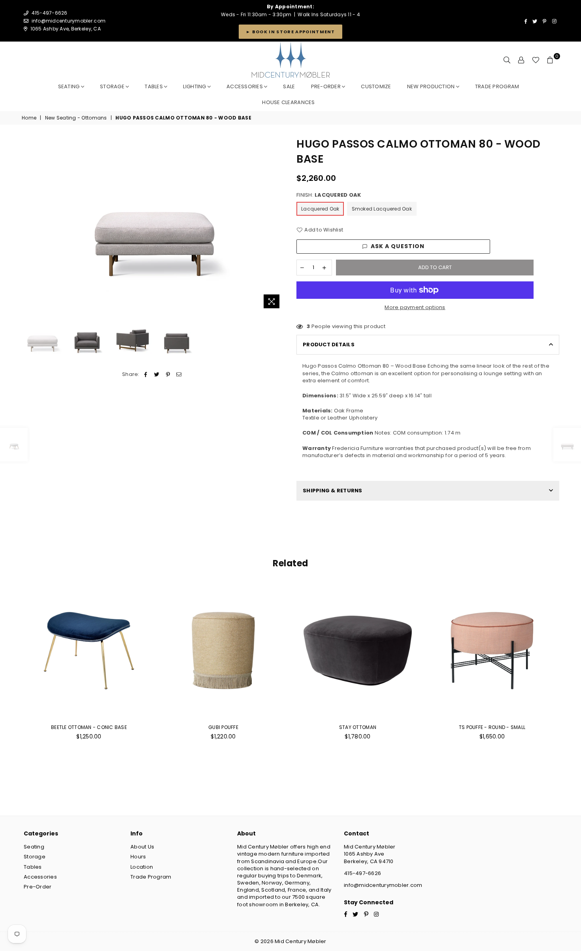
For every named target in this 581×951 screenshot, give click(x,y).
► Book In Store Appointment (290, 31)
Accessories (245, 86)
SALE (289, 86)
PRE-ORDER (326, 86)
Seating (69, 86)
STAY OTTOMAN (357, 727)
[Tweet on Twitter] (157, 374)
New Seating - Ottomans (76, 118)
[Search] (507, 60)
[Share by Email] (179, 374)
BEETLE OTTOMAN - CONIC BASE (89, 727)
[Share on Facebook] (146, 374)
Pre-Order (37, 886)
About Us (142, 846)
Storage (113, 86)
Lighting (195, 86)
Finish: (328, 195)
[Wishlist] (535, 60)
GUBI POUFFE (223, 727)
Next (278, 225)
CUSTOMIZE (376, 86)
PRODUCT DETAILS (329, 344)
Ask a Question (398, 246)
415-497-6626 (362, 873)
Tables (154, 86)
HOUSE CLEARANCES (288, 102)
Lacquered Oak (320, 208)
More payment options (415, 307)
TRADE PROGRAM (497, 86)
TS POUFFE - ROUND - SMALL (492, 727)
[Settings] (521, 60)
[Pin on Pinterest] (168, 374)
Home (29, 118)
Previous (29, 225)
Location (141, 867)
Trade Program (150, 877)
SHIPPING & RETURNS (332, 490)
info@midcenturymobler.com (69, 20)
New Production (431, 86)
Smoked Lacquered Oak (382, 208)
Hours (138, 856)
